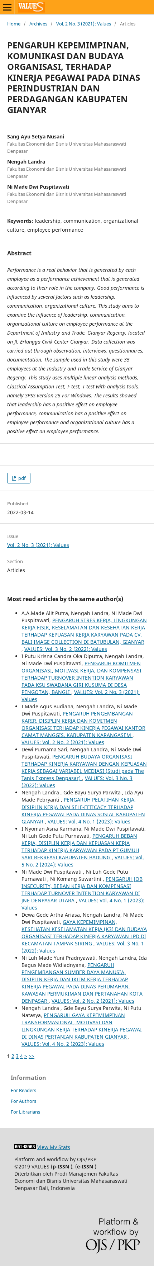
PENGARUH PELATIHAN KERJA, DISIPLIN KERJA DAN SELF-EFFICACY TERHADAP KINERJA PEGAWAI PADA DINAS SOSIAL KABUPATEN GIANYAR (83, 810)
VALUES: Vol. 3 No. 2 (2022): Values (65, 649)
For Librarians (25, 1112)
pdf (21, 478)
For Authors (23, 1101)
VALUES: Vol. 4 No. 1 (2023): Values (89, 821)
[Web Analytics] (25, 1147)
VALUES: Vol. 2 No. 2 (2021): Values (62, 742)
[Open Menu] (7, 7)
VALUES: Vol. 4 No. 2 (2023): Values (62, 1043)
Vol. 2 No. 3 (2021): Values (83, 23)
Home (13, 23)
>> (31, 1056)
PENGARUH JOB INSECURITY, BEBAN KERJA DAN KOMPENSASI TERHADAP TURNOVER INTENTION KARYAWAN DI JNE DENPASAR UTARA (82, 889)
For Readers (23, 1090)
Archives (38, 23)
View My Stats (53, 1147)
